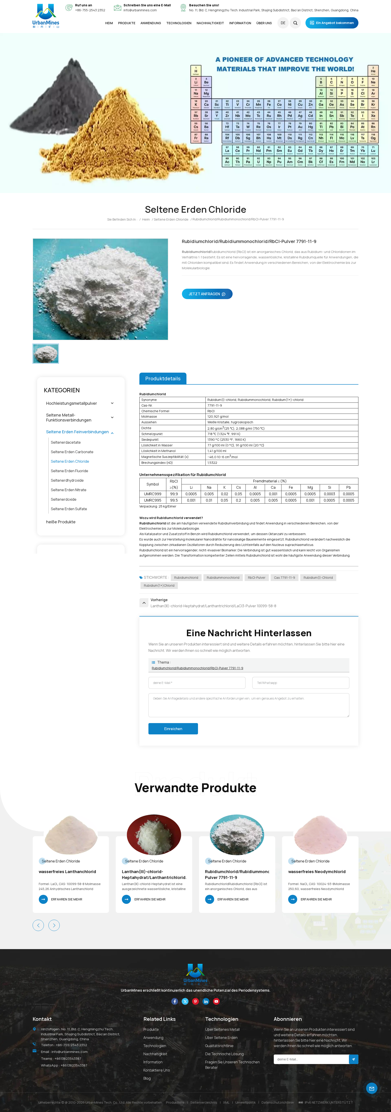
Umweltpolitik (245, 1102)
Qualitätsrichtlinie (219, 1045)
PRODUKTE (126, 23)
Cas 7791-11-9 (284, 577)
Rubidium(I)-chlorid (318, 577)
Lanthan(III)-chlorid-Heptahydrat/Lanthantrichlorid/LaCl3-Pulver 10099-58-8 (71, 874)
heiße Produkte (61, 521)
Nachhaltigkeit (155, 1053)
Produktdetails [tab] (163, 378)
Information (152, 1062)
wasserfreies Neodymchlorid (233, 871)
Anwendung (153, 1037)
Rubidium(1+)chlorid (159, 585)
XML (226, 1102)
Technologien (178, 23)
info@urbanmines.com (140, 10)
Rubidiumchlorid (186, 577)
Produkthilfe (175, 1102)
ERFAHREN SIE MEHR (66, 899)
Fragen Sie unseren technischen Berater (232, 1065)
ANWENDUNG (151, 23)
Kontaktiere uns (156, 1070)
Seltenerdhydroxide (67, 480)
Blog (147, 1078)
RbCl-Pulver (256, 577)
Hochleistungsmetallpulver (71, 403)
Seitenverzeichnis (203, 1102)
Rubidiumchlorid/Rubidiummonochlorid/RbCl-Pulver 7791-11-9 (197, 668)
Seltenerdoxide (63, 499)
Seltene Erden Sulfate (69, 508)
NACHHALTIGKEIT (210, 23)
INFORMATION (240, 23)
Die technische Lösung (224, 1053)
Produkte (151, 1029)
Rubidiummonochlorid (223, 577)
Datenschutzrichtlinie (278, 1102)
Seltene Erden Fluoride (69, 470)
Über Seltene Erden (221, 1037)
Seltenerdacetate (66, 442)
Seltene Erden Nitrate (68, 489)
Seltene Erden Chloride (171, 219)
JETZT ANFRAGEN (204, 293)
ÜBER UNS (264, 23)
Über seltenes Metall (222, 1029)
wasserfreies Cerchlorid (312, 871)
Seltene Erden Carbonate (72, 451)
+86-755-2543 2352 (90, 10)
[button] (54, 925)
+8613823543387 (68, 1058)
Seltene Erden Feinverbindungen (77, 431)
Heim (109, 23)
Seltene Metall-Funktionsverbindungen (68, 417)
